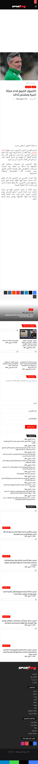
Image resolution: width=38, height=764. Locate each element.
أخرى (34, 87)
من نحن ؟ (34, 680)
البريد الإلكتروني (32, 411)
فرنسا (35, 697)
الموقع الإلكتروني (32, 418)
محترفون (34, 731)
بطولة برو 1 (34, 722)
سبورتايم (32, 99)
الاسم (35, 403)
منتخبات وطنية (32, 733)
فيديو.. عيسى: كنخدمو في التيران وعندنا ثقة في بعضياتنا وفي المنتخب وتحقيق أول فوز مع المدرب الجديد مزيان (20, 652)
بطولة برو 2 (34, 725)
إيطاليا (35, 702)
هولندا (35, 705)
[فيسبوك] (34, 292)
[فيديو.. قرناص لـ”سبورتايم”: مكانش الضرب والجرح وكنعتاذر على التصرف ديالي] (9, 355)
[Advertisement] (19, 30)
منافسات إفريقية (32, 711)
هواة (35, 728)
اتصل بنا (34, 682)
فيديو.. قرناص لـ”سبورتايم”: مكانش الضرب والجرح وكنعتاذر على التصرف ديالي (10, 363)
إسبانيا (35, 691)
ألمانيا (35, 700)
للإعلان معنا (33, 677)
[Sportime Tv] (19, 6)
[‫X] (30, 292)
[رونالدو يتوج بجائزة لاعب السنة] (9, 334)
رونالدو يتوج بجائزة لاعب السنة (10, 340)
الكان (35, 708)
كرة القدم (28, 83)
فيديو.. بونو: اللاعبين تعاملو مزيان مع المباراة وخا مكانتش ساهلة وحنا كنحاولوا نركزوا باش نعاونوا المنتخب (20, 562)
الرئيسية (33, 83)
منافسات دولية (33, 713)
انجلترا (35, 694)
